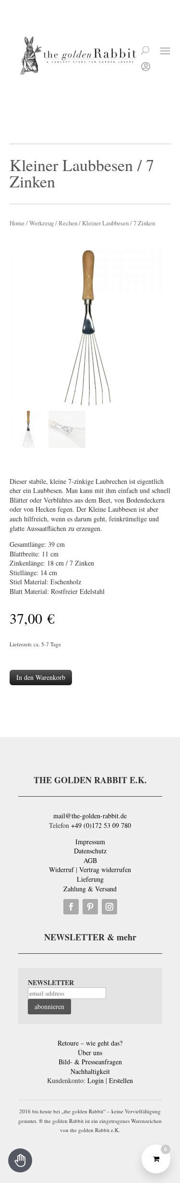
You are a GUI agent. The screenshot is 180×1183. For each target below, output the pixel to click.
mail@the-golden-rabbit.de (90, 815)
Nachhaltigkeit (90, 1071)
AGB (90, 860)
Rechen (68, 223)
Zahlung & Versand (90, 888)
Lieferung (90, 879)
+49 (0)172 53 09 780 (101, 825)
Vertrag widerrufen (105, 869)
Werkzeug (41, 223)
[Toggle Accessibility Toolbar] (20, 1160)
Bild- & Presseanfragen (90, 1061)
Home (17, 223)
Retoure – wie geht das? (90, 1042)
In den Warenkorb (40, 677)
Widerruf (61, 869)
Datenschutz (90, 850)
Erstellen (121, 1080)
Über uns (90, 1052)
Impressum (90, 841)
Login (95, 1080)
